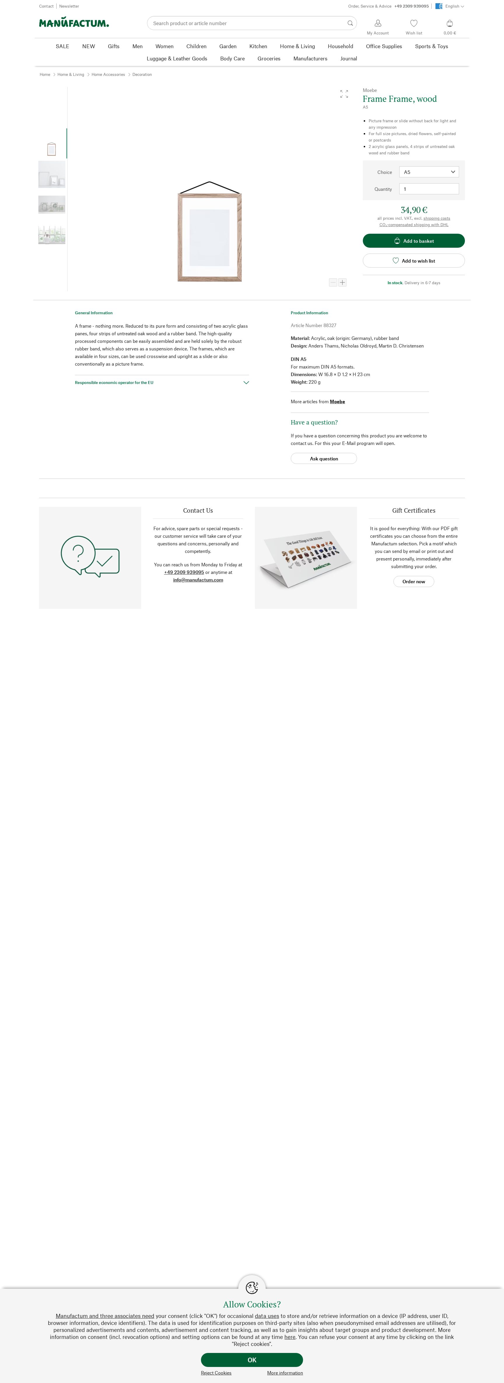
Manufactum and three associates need (105, 1315)
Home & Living (70, 74)
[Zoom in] (342, 282)
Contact (46, 6)
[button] (344, 94)
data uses (267, 1315)
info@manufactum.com (198, 579)
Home (45, 74)
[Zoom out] (333, 282)
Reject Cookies (216, 1372)
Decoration (142, 74)
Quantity (383, 189)
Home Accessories (108, 74)
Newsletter (69, 6)
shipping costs (437, 218)
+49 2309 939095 (184, 572)
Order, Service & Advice (388, 6)
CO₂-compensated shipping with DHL (414, 224)
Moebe (337, 401)
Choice (384, 172)
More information (285, 1372)
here (289, 1336)
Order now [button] (413, 581)
